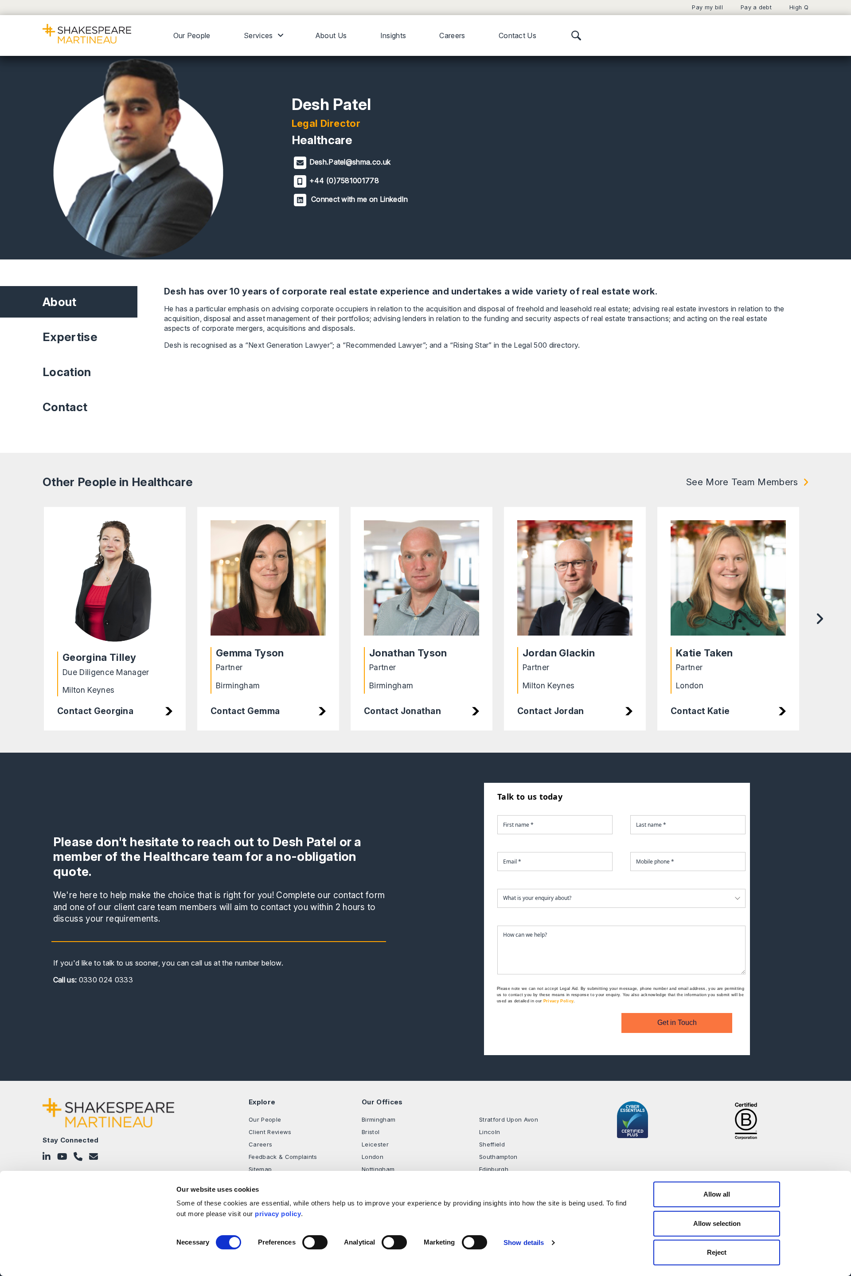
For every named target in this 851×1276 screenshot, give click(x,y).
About (60, 302)
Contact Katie (700, 711)
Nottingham (378, 1169)
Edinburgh (493, 1169)
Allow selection (717, 1223)
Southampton (498, 1156)
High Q (798, 7)
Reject (716, 1252)
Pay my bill (707, 7)
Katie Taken (704, 653)
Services (258, 35)
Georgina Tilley (99, 657)
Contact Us (517, 35)
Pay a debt (756, 7)
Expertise (70, 337)
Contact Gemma (245, 711)
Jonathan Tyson (408, 653)
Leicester (375, 1144)
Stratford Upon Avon (508, 1119)
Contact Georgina (95, 711)
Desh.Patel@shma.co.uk (350, 161)
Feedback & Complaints (283, 1156)
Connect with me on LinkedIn (358, 199)
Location (67, 372)
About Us (331, 35)
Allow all (716, 1194)
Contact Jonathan (402, 711)
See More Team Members (742, 481)
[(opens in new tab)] (745, 1119)
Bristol (370, 1131)
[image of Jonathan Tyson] (421, 579)
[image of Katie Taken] (728, 579)
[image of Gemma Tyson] (268, 579)
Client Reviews (270, 1131)
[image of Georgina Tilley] (114, 581)
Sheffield (492, 1144)
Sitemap (260, 1169)
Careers (452, 35)
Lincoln (489, 1131)
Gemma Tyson (250, 653)
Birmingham (378, 1119)
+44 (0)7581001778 (344, 180)
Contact (65, 407)
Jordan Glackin (559, 653)
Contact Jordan (550, 711)
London (372, 1156)
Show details (524, 1242)
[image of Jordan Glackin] (574, 579)
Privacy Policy (558, 1001)
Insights (393, 35)
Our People (192, 35)
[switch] (315, 1242)
